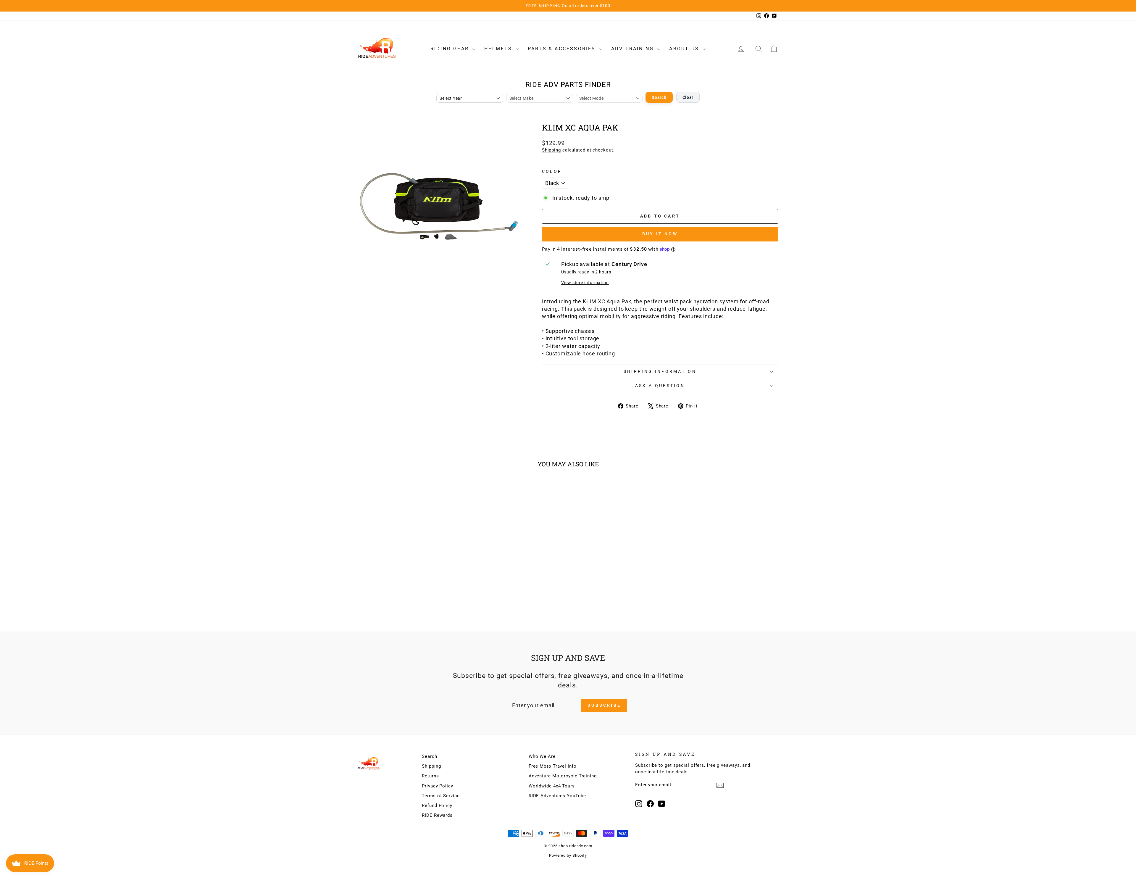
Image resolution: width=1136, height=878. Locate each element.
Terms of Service (440, 795)
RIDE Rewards (437, 815)
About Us (685, 48)
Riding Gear (450, 48)
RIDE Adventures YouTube (557, 795)
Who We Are (542, 756)
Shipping (551, 150)
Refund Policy (437, 805)
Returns (430, 776)
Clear (688, 97)
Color (552, 171)
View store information (585, 282)
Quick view (408, 575)
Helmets (499, 48)
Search (659, 97)
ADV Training (633, 48)
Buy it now (660, 233)
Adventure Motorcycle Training (563, 776)
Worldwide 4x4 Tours (552, 786)
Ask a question (660, 385)
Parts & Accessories (563, 48)
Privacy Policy (437, 786)
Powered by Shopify (568, 855)
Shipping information (660, 371)
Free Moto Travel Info (553, 766)
